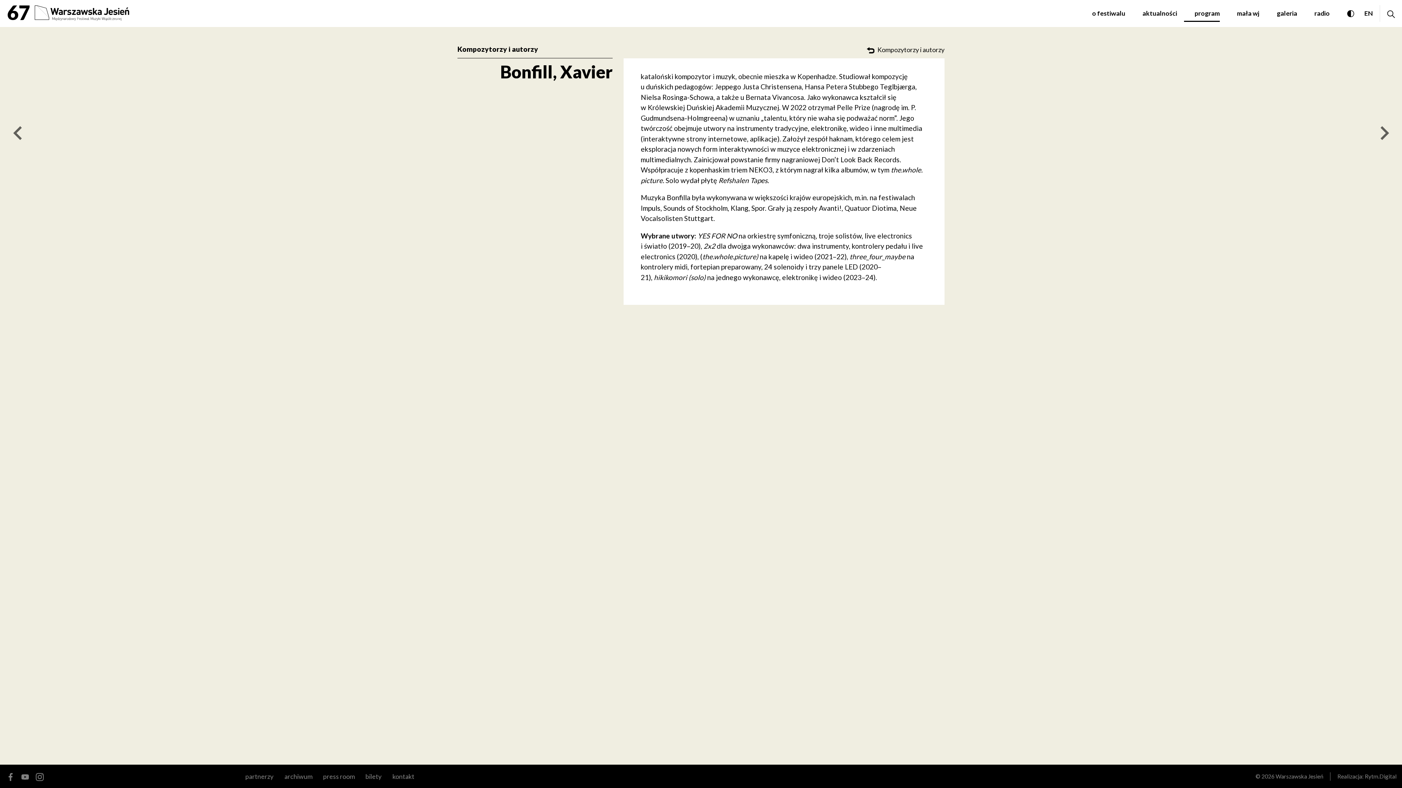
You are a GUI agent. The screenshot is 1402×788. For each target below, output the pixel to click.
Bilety (373, 776)
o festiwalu (1108, 13)
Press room (339, 776)
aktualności (1159, 13)
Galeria (1287, 13)
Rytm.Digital (1381, 776)
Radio (1322, 13)
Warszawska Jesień (1300, 776)
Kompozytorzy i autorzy (497, 49)
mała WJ (1248, 13)
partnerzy (259, 776)
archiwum (298, 776)
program (1207, 13)
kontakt (403, 776)
